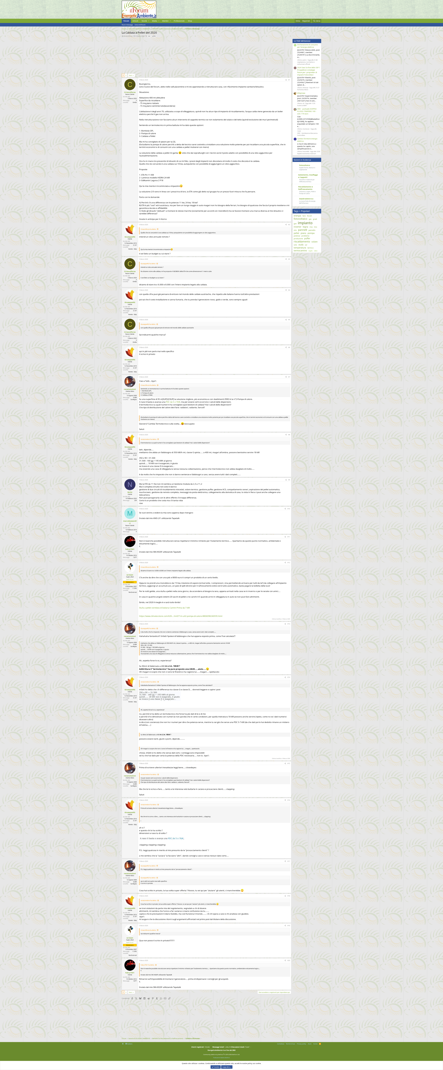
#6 (289, 347)
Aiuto (309, 1044)
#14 (288, 677)
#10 (288, 509)
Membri (165, 21)
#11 (288, 537)
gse (295, 223)
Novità (144, 21)
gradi (315, 219)
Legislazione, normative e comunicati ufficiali (306, 63)
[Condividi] (285, 80)
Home (315, 1044)
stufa (300, 244)
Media (154, 21)
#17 (288, 861)
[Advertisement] (191, 55)
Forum (126, 21)
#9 (289, 480)
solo (295, 245)
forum (309, 216)
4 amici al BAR (302, 105)
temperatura (300, 247)
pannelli (302, 229)
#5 (289, 320)
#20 (288, 960)
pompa (311, 233)
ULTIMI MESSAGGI (302, 41)
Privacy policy (301, 1044)
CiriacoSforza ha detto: (148, 229)
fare (304, 216)
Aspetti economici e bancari (306, 153)
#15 (288, 763)
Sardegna (133, 399)
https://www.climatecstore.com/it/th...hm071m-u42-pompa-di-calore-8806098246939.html (180, 616)
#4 (289, 290)
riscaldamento (302, 241)
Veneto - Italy (132, 249)
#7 (289, 377)
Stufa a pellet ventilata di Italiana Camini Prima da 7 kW (164, 607)
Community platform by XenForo (221, 1054)
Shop (190, 21)
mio (315, 227)
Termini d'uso (290, 1044)
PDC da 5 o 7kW (173, 402)
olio (295, 230)
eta (149, 36)
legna (305, 226)
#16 (288, 800)
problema (305, 236)
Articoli (135, 21)
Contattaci (280, 1044)
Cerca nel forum (140, 25)
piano (303, 233)
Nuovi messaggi (127, 25)
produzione (298, 238)
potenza (297, 236)
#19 (288, 926)
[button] (148, 21)
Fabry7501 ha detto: (147, 965)
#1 (289, 80)
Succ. (130, 75)
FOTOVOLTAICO (302, 90)
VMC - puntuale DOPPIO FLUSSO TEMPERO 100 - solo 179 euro (307, 111)
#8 (289, 435)
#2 (289, 225)
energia (297, 215)
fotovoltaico (300, 218)
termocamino (300, 250)
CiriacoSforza (128, 36)
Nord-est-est (133, 592)
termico (310, 248)
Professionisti (179, 21)
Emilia (135, 102)
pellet (154, 36)
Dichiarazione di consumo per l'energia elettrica (307, 45)
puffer (307, 238)
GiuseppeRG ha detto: (148, 264)
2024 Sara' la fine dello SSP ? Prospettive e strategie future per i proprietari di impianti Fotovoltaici (308, 71)
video (315, 251)
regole (310, 251)
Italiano (129, 1044)
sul (306, 245)
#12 (288, 563)
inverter (297, 226)
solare (314, 241)
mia (311, 227)
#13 (288, 624)
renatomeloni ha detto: (149, 439)
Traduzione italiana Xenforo (221, 1057)
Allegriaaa (301, 93)
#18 (288, 896)
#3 (289, 259)
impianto (305, 222)
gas (310, 219)
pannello (311, 230)
